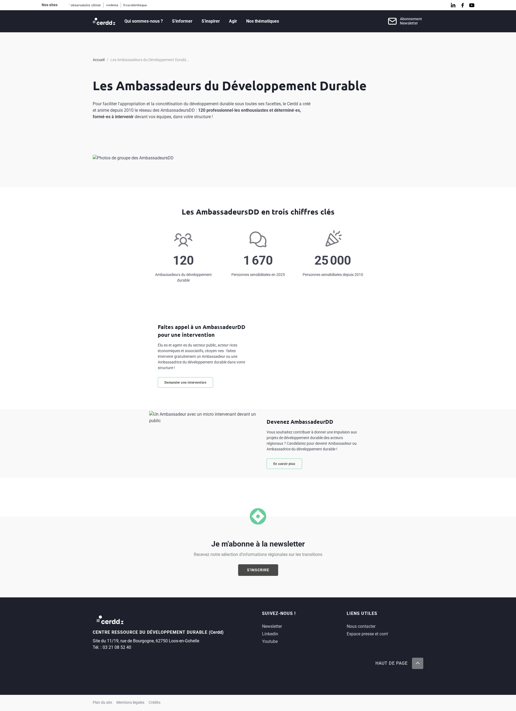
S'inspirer (211, 21)
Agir (233, 21)
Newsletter (272, 626)
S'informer (182, 21)
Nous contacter (361, 626)
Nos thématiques (262, 21)
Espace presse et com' (367, 633)
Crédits (154, 702)
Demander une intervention (185, 382)
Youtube (270, 641)
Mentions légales (130, 702)
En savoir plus (284, 464)
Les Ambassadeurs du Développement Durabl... (149, 60)
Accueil (99, 60)
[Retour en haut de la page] (417, 663)
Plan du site (102, 702)
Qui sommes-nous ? (143, 21)
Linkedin (270, 633)
